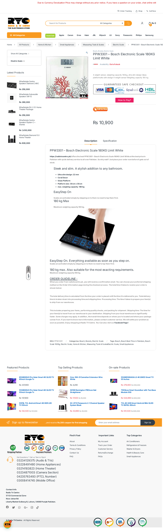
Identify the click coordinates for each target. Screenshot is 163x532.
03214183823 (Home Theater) (36, 468)
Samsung (149, 35)
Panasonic (127, 35)
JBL (94, 35)
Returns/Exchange (105, 453)
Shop (140, 11)
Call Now (152, 11)
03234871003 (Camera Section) (38, 472)
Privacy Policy (75, 449)
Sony (117, 35)
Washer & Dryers (133, 449)
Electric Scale (118, 45)
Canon (70, 35)
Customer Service (105, 449)
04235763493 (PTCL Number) (37, 476)
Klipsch (102, 35)
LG (110, 35)
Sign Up (147, 422)
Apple (61, 35)
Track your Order (105, 445)
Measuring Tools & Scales (93, 45)
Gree (79, 35)
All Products (24, 45)
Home (9, 45)
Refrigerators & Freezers (136, 445)
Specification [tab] (110, 141)
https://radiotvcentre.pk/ (60, 156)
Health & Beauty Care (135, 453)
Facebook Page (120, 323)
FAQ (71, 456)
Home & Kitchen (44, 45)
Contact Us (74, 453)
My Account (103, 441)
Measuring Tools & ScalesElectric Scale (103, 344)
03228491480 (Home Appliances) (39, 464)
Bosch (95, 51)
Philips (139, 35)
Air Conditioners (133, 441)
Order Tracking (126, 11)
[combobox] (72, 23)
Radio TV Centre (15, 520)
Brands (100, 51)
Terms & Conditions (77, 445)
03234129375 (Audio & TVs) (35, 460)
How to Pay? (124, 100)
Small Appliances (67, 45)
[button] (87, 52)
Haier (87, 35)
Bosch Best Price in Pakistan (132, 341)
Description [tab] (90, 141)
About (72, 441)
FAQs (100, 456)
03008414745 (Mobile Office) (36, 480)
